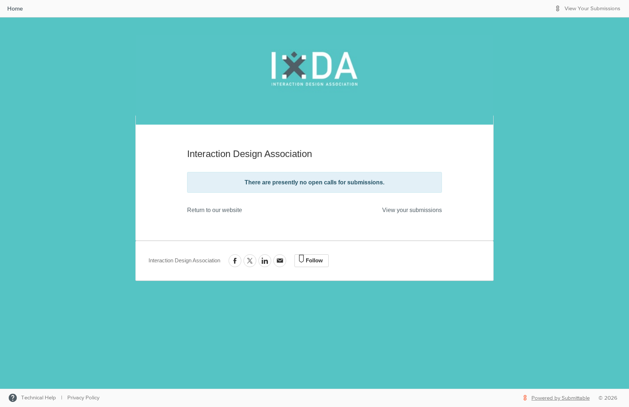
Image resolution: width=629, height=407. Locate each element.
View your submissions (412, 210)
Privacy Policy (83, 397)
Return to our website (214, 210)
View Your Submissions (592, 8)
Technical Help (38, 397)
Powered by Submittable (560, 398)
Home (15, 8)
